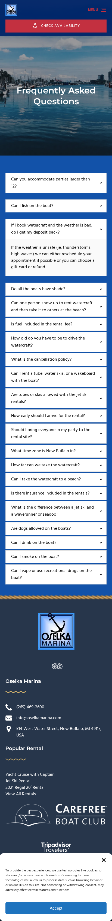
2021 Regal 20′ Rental (25, 787)
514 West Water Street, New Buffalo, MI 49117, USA (58, 732)
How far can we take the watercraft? (45, 465)
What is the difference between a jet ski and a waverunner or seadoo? (52, 511)
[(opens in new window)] (56, 807)
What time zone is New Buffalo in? (43, 451)
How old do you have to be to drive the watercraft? (48, 342)
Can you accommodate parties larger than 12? (50, 183)
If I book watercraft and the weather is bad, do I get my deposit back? (51, 229)
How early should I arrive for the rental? (48, 415)
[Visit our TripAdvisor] (57, 666)
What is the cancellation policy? (41, 359)
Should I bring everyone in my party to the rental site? (50, 433)
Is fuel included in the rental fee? (41, 324)
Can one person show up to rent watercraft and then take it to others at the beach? (51, 307)
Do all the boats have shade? (38, 289)
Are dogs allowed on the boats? (41, 528)
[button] (104, 860)
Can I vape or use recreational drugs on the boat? (51, 574)
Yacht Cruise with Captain (30, 774)
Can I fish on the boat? (32, 205)
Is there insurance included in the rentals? (50, 493)
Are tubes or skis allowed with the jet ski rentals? (49, 398)
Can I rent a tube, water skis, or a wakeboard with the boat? (53, 377)
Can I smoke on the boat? (35, 556)
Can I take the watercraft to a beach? (46, 479)
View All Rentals (20, 794)
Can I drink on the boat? (33, 542)
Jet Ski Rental (17, 781)
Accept (56, 908)
